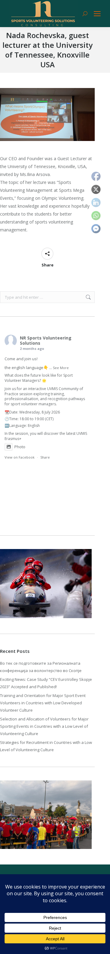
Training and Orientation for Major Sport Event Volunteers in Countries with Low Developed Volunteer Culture (43, 703)
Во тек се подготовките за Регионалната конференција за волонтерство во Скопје (41, 666)
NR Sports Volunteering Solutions (46, 340)
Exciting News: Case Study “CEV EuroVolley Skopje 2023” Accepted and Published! (46, 683)
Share (45, 457)
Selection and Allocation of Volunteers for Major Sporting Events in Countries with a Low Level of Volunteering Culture (44, 726)
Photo (19, 446)
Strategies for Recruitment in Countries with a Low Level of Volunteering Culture (46, 746)
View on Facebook (20, 457)
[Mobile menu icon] (97, 13)
